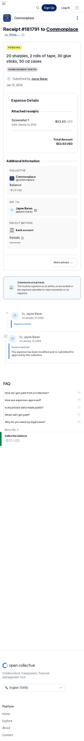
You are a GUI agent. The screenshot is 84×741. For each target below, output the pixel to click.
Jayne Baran (34, 313)
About (6, 727)
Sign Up (49, 7)
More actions (61, 262)
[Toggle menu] (77, 7)
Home (6, 713)
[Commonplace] (8, 18)
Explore (7, 720)
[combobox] (33, 688)
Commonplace (24, 18)
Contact (7, 735)
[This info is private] (22, 238)
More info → (12, 429)
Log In (66, 7)
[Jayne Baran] (8, 79)
